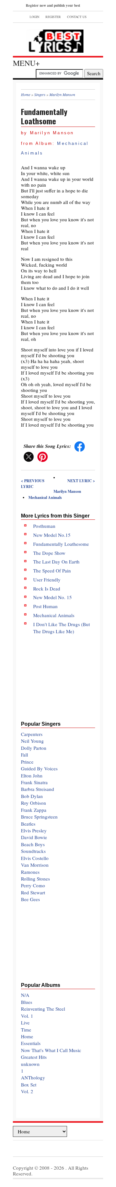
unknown (30, 1064)
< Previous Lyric (32, 483)
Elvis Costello (35, 858)
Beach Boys (33, 844)
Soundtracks (33, 851)
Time (26, 1029)
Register (53, 16)
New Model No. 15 (52, 597)
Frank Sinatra (34, 782)
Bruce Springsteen (39, 816)
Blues (26, 1002)
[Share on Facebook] (79, 446)
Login (34, 16)
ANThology (33, 1077)
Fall (24, 754)
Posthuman (44, 526)
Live (25, 1022)
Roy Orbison (33, 803)
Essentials (31, 1043)
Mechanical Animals (45, 497)
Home (27, 1036)
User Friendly (47, 579)
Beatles (28, 823)
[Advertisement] (58, 675)
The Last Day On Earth (56, 561)
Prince (27, 761)
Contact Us (77, 16)
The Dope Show (49, 553)
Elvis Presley (34, 830)
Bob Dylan (32, 796)
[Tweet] (29, 456)
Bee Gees (30, 899)
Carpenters (32, 734)
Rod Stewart (33, 892)
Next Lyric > (81, 480)
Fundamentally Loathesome (61, 544)
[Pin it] (42, 456)
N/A (25, 995)
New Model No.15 (52, 535)
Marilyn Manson (67, 491)
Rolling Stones (35, 878)
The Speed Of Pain (52, 570)
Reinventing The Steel (43, 1008)
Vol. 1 (27, 1016)
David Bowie (34, 837)
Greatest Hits (34, 1057)
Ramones (30, 872)
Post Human (45, 606)
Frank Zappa (33, 810)
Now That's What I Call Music (51, 1050)
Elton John (32, 775)
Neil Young (32, 741)
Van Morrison (35, 865)
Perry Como (33, 885)
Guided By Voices (39, 768)
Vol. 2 (27, 1091)
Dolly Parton (33, 748)
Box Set (28, 1084)
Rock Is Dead (46, 588)
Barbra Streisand (37, 789)
